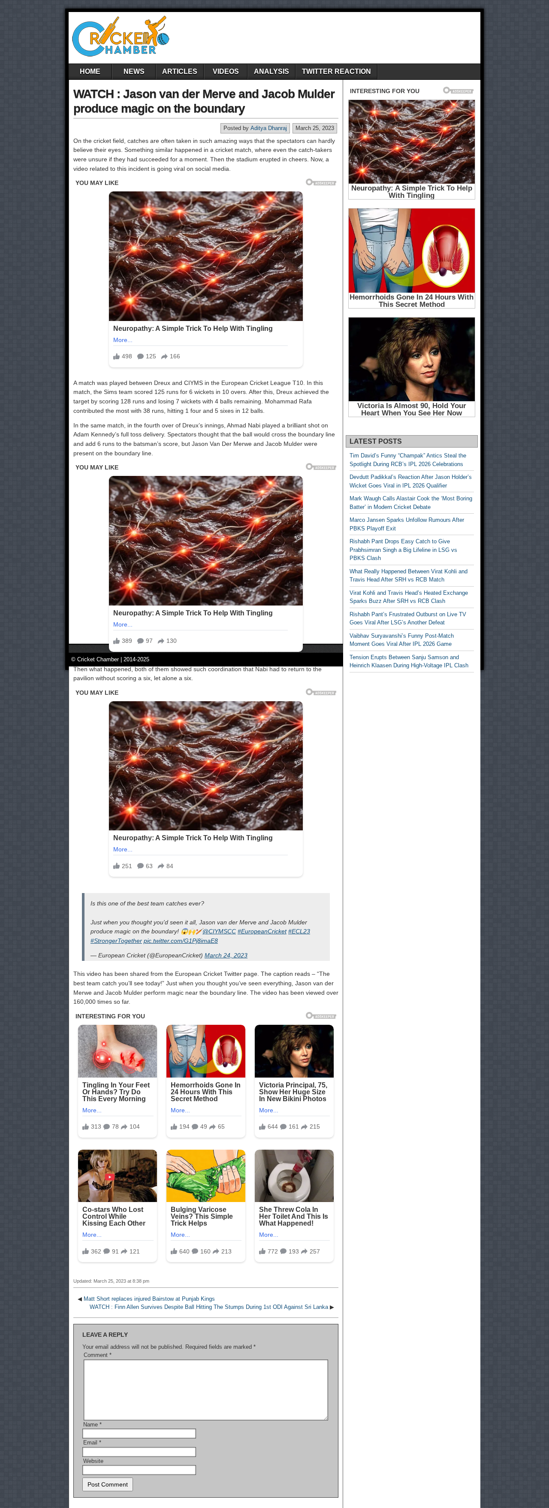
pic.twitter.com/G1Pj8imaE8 (181, 940)
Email (92, 1442)
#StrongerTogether (116, 940)
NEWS (134, 71)
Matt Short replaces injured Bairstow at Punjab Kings (149, 1299)
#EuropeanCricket (262, 931)
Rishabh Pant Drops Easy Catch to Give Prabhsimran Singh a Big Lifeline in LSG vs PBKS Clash (403, 549)
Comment (98, 1355)
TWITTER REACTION (336, 71)
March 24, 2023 (226, 955)
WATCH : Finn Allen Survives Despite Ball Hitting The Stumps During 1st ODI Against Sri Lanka (209, 1307)
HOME (90, 71)
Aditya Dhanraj (268, 128)
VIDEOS (226, 71)
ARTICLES (179, 71)
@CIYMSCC (219, 931)
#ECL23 (299, 931)
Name (92, 1424)
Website (93, 1461)
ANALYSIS (271, 71)
